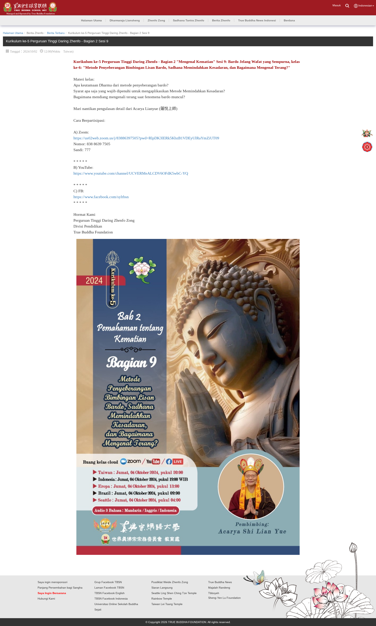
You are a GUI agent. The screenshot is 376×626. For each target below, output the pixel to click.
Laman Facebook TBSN (109, 587)
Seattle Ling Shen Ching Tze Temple (174, 593)
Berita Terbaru (56, 32)
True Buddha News (220, 582)
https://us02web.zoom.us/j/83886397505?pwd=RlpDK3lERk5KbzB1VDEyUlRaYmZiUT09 (146, 138)
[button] (125, 20)
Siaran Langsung (162, 587)
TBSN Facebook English (109, 593)
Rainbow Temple (161, 598)
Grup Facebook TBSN (108, 582)
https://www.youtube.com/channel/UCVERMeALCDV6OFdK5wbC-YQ (130, 173)
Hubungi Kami (46, 598)
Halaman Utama (13, 32)
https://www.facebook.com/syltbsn (101, 197)
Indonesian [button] (365, 5)
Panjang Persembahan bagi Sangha (60, 587)
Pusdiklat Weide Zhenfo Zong (169, 582)
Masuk (337, 5)
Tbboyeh (213, 593)
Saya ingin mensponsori (52, 582)
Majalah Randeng (219, 587)
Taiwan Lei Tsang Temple (167, 604)
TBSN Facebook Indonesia (111, 598)
